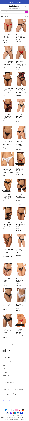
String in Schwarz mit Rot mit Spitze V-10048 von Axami (8, 90)
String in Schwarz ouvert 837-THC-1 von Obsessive (21, 36)
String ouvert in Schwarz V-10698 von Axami (8, 143)
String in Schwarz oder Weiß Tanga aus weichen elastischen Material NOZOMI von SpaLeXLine (8, 253)
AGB (4, 368)
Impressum (6, 375)
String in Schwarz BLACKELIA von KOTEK (21, 116)
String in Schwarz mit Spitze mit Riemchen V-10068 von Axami (8, 225)
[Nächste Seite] (20, 344)
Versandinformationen (9, 382)
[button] (3, 7)
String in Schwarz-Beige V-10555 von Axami (7, 331)
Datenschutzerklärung (9, 379)
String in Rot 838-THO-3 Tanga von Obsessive (6, 37)
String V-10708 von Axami (7, 304)
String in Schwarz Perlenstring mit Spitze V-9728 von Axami (8, 197)
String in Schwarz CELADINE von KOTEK (21, 251)
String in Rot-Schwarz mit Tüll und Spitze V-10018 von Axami (7, 117)
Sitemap (5, 372)
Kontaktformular (7, 361)
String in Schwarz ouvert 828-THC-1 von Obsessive (8, 63)
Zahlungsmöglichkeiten (9, 386)
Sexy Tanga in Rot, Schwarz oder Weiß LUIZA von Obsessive (21, 63)
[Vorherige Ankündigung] (2, 2)
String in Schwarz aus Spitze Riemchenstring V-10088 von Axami (21, 197)
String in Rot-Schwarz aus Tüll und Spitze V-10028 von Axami (21, 225)
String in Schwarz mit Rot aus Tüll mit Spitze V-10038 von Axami (21, 90)
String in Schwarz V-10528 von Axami (8, 280)
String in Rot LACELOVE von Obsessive (20, 331)
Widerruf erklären (8, 400)
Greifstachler (14, 415)
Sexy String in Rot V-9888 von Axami (20, 169)
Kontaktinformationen (14, 419)
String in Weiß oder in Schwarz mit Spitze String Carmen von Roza (8, 170)
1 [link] (8, 344)
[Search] (26, 12)
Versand (6, 419)
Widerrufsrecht (9, 417)
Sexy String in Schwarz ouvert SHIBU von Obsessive (20, 143)
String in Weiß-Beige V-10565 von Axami (20, 305)
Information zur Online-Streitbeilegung (13, 389)
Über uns (5, 365)
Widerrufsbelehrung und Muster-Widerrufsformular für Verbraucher (12, 394)
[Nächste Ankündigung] (26, 2)
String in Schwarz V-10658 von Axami (21, 280)
